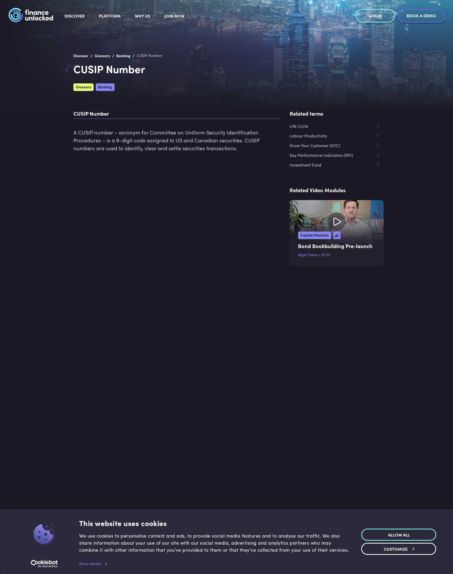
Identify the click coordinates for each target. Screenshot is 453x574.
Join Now (174, 16)
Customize (396, 548)
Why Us (142, 16)
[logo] (31, 15)
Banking (105, 86)
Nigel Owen (308, 254)
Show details (90, 563)
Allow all (399, 534)
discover (74, 16)
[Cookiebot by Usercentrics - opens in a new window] (44, 564)
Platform (110, 16)
